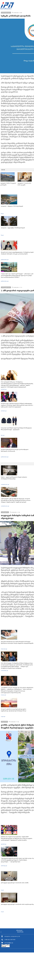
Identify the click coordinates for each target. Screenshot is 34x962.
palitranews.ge (4, 456)
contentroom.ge (5, 484)
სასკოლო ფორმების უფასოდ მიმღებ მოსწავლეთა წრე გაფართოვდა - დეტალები (16, 428)
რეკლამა (20, 932)
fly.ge (2, 213)
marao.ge (3, 695)
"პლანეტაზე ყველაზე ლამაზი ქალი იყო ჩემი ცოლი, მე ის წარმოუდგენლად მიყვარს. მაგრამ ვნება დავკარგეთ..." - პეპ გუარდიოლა (17, 860)
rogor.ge (3, 716)
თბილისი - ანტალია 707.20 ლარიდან (12, 206)
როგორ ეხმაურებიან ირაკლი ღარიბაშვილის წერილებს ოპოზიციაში (14, 450)
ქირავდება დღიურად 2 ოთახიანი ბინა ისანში (15, 882)
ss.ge (2, 890)
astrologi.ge (4, 865)
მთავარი (19, 930)
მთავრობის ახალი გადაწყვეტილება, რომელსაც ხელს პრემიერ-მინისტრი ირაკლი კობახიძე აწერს (17, 253)
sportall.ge (3, 844)
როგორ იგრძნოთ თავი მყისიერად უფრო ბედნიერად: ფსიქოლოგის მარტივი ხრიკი (13, 709)
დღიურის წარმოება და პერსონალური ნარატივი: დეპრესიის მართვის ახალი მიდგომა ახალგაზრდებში (17, 642)
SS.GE (3, 169)
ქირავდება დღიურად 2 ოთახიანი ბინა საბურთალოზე (17, 904)
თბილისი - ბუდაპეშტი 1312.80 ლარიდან (13, 227)
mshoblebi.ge (4, 670)
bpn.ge (2, 435)
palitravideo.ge (4, 259)
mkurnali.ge (4, 649)
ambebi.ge (4, 389)
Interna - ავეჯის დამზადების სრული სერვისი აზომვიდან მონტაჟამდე (14, 477)
